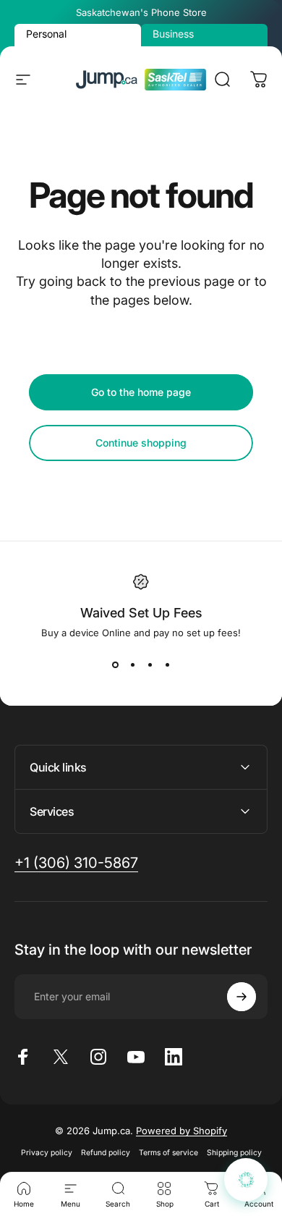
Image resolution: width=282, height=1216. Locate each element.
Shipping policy (234, 1152)
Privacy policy (46, 1152)
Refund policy (105, 1152)
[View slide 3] (149, 664)
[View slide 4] (167, 664)
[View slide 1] (115, 664)
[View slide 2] (132, 664)
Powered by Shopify (181, 1130)
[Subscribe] (241, 996)
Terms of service (168, 1152)
